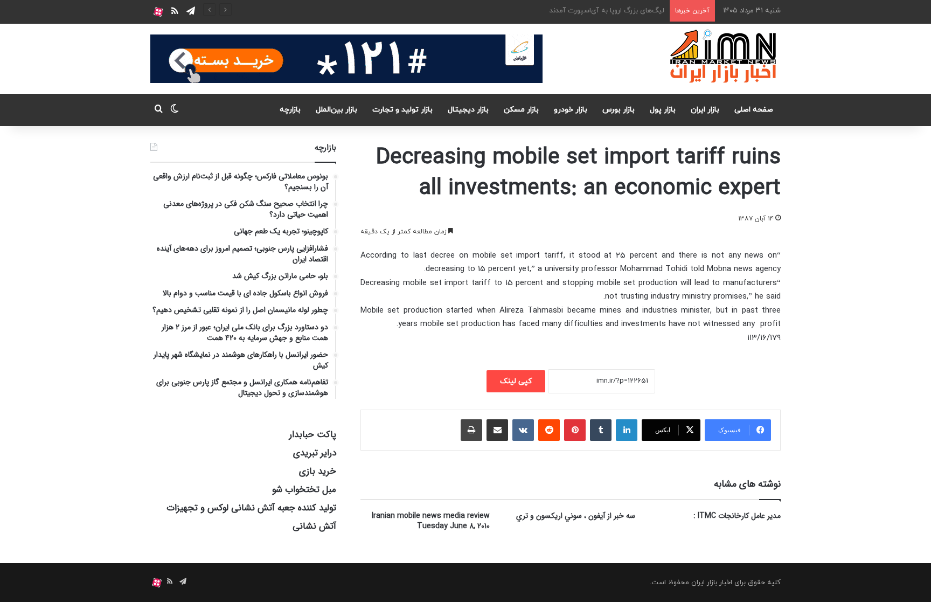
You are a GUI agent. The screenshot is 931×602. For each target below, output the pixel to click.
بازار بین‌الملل (336, 110)
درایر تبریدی (314, 453)
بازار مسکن (521, 110)
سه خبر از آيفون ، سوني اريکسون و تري (575, 516)
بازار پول (663, 110)
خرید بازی (317, 471)
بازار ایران (705, 110)
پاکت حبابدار (312, 434)
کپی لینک (516, 381)
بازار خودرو (570, 110)
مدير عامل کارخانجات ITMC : (737, 516)
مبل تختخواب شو (304, 489)
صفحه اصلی (753, 110)
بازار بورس (618, 110)
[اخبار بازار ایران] (724, 56)
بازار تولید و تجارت (402, 110)
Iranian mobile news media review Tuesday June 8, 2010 (431, 521)
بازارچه (290, 110)
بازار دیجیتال (468, 110)
